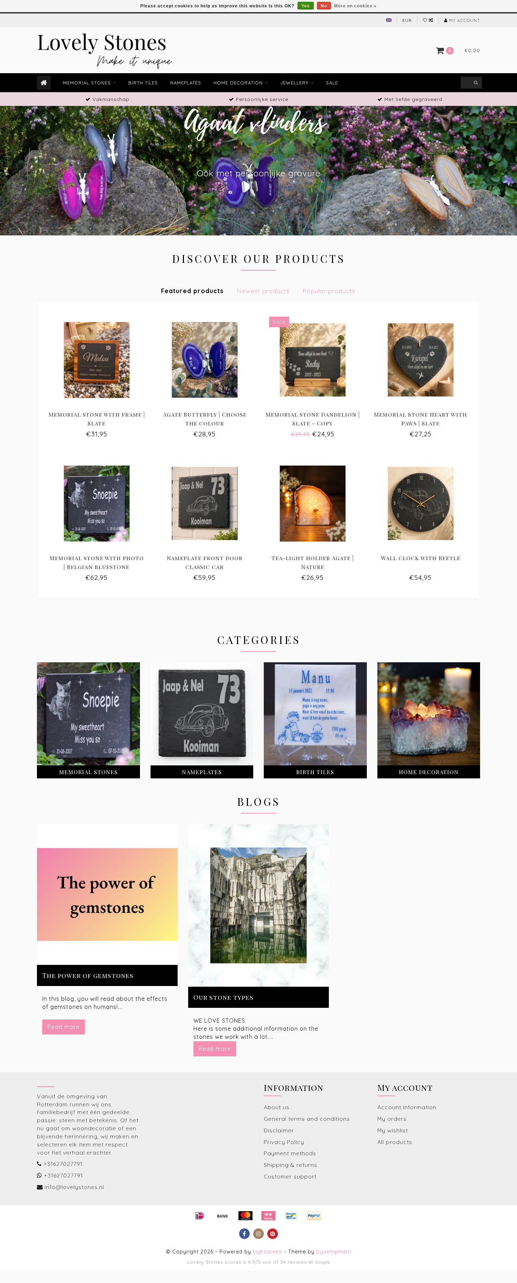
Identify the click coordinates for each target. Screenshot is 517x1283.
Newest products (263, 291)
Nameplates (185, 83)
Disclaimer (279, 1130)
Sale (332, 83)
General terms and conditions (307, 1118)
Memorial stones (87, 83)
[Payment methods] (200, 1216)
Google (322, 1262)
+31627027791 (63, 1163)
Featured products (192, 291)
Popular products (328, 291)
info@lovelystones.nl (74, 1186)
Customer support (290, 1176)
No (324, 6)
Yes (305, 6)
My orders (392, 1118)
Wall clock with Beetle (420, 558)
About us (276, 1107)
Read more (63, 1026)
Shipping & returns (290, 1164)
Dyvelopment (333, 1252)
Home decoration (238, 83)
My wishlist (392, 1130)
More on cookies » (355, 6)
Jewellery (294, 83)
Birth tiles (143, 83)
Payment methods (290, 1153)
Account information (406, 1107)
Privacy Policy (284, 1141)
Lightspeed (267, 1252)
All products (394, 1141)
